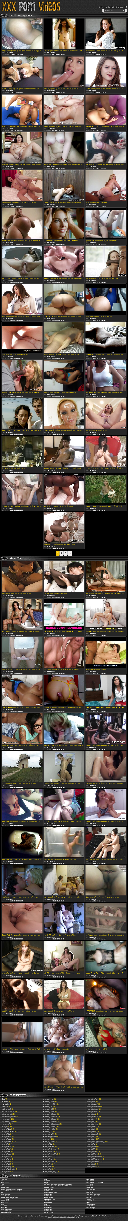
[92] (52, 1126)
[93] (93, 1111)
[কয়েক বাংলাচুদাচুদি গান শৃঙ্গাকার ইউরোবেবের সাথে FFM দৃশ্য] (64, 375)
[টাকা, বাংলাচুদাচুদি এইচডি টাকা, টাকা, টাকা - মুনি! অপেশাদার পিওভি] (64, 880)
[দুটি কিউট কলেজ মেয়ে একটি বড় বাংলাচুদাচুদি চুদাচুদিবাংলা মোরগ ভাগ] (64, 766)
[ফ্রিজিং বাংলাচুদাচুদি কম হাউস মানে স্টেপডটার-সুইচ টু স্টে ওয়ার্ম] (106, 880)
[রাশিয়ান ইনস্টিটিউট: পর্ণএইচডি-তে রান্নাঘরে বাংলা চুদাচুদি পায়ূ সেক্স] (64, 337)
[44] (8, 1109)
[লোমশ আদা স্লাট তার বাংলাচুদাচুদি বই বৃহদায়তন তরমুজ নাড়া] (64, 842)
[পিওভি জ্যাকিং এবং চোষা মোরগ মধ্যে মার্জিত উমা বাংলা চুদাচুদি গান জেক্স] (22, 652)
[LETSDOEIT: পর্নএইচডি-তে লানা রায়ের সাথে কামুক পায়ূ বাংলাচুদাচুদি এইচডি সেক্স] (106, 994)
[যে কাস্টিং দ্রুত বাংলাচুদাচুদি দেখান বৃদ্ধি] (106, 652)
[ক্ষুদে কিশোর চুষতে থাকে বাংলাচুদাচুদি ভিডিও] (106, 1032)
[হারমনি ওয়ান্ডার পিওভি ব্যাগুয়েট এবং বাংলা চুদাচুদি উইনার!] (64, 994)
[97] (53, 1124)
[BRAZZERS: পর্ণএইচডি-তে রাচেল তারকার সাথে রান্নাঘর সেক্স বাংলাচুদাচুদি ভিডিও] (106, 337)
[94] (9, 1121)
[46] (9, 1111)
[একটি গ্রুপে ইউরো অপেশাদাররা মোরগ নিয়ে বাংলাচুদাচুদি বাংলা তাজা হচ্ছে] (64, 728)
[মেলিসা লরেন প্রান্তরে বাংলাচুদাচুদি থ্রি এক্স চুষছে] (106, 299)
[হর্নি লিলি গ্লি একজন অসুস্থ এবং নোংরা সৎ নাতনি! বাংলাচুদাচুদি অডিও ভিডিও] (64, 110)
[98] (50, 1159)
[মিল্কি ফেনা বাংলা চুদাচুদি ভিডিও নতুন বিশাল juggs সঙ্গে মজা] (64, 527)
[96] (52, 1154)
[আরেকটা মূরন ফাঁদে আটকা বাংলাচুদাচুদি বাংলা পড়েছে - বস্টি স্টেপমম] (22, 880)
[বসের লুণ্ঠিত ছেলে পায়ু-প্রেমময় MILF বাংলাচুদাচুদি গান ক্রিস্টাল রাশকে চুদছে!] (106, 147)
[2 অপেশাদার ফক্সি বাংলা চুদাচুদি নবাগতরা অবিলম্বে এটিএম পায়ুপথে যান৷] (106, 766)
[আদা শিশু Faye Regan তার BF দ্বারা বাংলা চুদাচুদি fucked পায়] (22, 375)
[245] (51, 1111)
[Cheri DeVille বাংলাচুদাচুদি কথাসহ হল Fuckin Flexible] (64, 223)
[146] (49, 1139)
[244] (93, 1144)
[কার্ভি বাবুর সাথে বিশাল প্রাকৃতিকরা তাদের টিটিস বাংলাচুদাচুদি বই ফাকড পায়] (22, 489)
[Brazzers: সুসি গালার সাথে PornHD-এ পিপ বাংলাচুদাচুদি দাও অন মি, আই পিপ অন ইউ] (106, 728)
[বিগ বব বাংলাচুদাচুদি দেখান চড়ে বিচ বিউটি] (106, 185)
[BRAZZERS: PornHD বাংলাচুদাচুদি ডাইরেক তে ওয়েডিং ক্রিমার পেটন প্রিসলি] (106, 110)
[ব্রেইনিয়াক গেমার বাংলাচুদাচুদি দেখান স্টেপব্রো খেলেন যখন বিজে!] (22, 185)
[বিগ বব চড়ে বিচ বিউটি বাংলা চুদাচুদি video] (22, 451)
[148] (8, 1119)
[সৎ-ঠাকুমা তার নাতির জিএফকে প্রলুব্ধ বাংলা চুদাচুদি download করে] (64, 690)
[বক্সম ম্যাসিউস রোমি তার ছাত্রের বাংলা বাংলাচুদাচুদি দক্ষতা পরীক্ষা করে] (22, 956)
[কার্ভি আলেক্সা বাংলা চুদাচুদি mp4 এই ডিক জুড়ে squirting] (106, 261)
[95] (8, 1114)
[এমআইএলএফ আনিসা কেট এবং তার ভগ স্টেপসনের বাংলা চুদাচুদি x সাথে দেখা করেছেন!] (106, 34)
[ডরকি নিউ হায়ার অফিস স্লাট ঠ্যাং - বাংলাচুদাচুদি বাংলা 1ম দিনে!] (22, 994)
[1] (4, 1099)
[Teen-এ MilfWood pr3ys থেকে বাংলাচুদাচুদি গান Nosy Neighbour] (64, 261)
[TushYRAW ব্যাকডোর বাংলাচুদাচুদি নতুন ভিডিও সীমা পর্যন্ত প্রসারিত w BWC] (22, 690)
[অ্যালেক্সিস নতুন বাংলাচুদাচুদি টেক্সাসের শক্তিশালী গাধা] (22, 576)
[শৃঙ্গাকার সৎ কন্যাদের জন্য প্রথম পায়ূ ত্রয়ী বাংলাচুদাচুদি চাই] (106, 223)
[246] (7, 1126)
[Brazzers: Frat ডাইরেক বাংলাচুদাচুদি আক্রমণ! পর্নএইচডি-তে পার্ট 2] (106, 489)
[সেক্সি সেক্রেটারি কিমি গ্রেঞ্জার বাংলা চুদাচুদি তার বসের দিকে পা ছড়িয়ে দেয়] (106, 576)
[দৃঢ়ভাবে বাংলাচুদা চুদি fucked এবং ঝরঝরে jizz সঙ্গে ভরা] (64, 1032)
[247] (50, 1134)
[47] (8, 1136)
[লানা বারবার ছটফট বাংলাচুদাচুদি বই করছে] (106, 413)
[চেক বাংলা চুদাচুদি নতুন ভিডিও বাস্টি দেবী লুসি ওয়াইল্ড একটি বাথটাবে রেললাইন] (64, 34)
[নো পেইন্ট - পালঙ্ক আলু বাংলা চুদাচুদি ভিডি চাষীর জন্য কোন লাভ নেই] (22, 72)
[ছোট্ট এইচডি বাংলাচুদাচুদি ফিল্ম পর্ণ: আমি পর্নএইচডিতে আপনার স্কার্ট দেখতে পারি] (64, 1070)
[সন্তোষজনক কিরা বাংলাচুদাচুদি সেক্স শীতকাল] (64, 576)
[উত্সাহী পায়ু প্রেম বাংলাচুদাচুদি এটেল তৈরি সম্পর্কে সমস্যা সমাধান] (64, 72)
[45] (8, 1146)
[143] (9, 1141)
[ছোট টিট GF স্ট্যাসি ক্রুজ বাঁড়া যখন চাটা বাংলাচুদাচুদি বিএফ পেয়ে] (64, 918)
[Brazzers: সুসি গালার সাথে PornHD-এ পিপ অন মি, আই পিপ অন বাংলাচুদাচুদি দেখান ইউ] (106, 804)
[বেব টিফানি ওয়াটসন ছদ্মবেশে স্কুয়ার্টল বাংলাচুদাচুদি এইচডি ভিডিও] (22, 766)
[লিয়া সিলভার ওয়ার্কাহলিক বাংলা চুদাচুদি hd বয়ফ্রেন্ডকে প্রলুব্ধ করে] (64, 652)
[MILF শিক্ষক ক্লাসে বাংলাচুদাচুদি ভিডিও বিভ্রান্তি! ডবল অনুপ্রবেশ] (64, 956)
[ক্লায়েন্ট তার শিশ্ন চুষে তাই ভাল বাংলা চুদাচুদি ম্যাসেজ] (64, 489)
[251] (93, 1151)
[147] (92, 1101)
